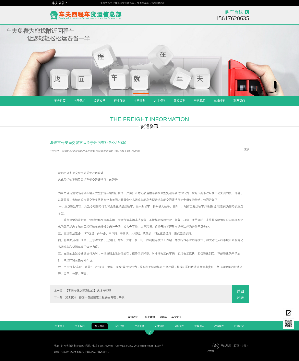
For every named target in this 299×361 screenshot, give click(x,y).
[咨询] (288, 313)
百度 (236, 345)
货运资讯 (99, 100)
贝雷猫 (163, 317)
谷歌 (244, 345)
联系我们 (239, 100)
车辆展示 (199, 100)
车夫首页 (59, 100)
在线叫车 (219, 100)
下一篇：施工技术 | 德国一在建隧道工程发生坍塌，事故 (89, 297)
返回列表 (240, 294)
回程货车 (179, 100)
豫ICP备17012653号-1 (97, 351)
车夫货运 (176, 317)
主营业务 (139, 100)
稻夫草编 (150, 317)
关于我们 (79, 100)
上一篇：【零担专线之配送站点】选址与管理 (82, 290)
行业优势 (119, 100)
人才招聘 (159, 100)
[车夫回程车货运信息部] (100, 14)
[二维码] (288, 323)
